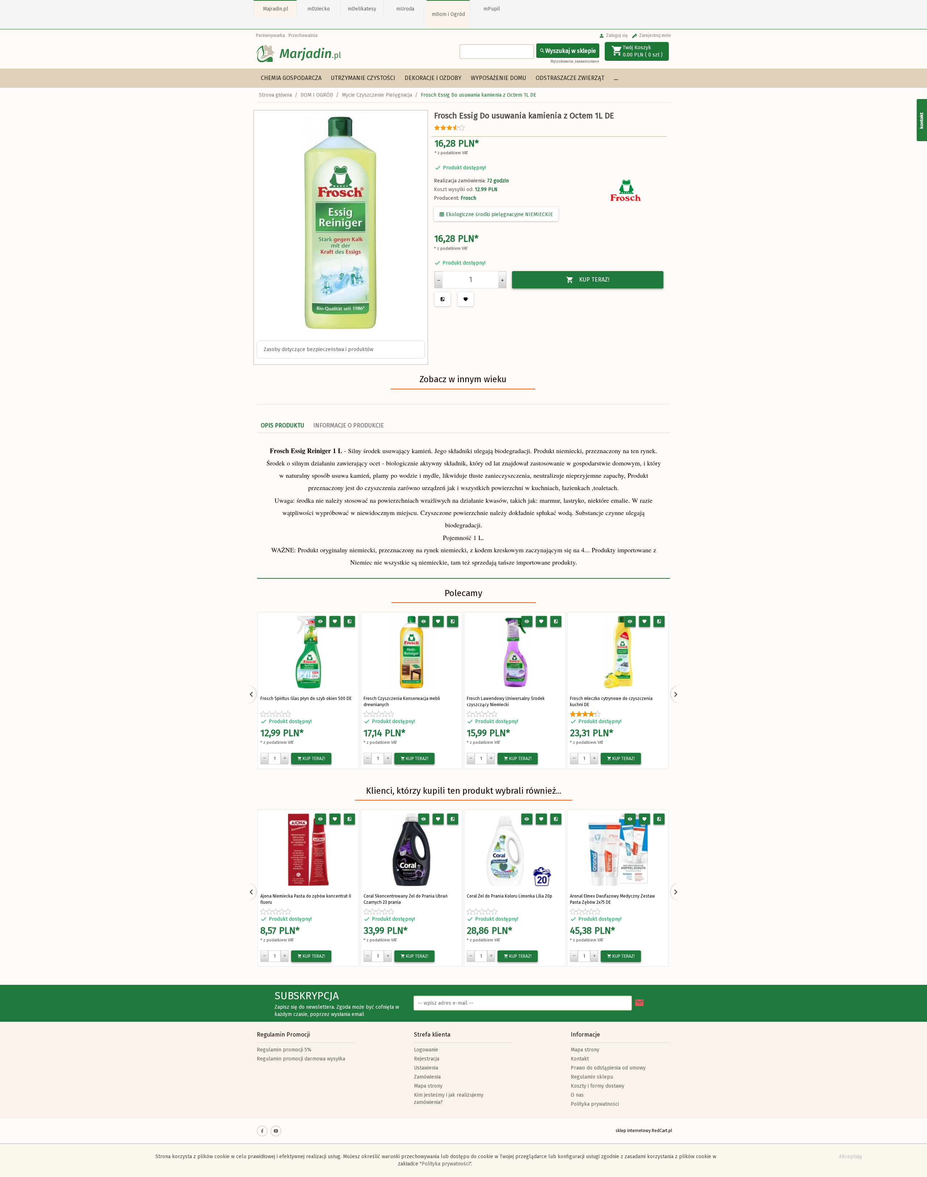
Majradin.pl (275, 9)
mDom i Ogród (448, 14)
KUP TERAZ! (594, 279)
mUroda (405, 9)
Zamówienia (427, 1077)
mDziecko (318, 9)
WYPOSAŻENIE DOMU (498, 78)
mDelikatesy (362, 9)
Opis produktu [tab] (282, 425)
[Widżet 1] (921, 120)
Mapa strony (428, 1086)
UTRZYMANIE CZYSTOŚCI (363, 78)
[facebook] (262, 1131)
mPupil (491, 9)
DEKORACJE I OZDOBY (432, 78)
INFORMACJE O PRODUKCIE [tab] (348, 425)
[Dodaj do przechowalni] (335, 621)
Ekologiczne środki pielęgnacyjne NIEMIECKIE (498, 214)
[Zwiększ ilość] (502, 279)
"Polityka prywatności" (445, 1164)
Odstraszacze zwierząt (570, 78)
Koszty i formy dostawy (597, 1086)
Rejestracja (426, 1059)
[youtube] (275, 1131)
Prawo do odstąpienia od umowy (608, 1068)
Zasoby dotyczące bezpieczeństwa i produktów (318, 349)
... (616, 78)
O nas (577, 1095)
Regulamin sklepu (592, 1077)
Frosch (468, 198)
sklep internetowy (633, 1130)
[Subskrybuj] (639, 1003)
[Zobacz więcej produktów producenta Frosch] (626, 190)
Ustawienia (426, 1068)
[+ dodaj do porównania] (349, 621)
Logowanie (426, 1050)
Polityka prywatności (595, 1104)
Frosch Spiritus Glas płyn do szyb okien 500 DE (306, 698)
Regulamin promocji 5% (284, 1050)
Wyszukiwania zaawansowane (574, 61)
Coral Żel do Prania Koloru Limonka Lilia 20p (509, 896)
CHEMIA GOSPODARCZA (291, 78)
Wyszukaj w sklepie (570, 50)
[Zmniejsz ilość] (438, 279)
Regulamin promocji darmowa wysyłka (301, 1059)
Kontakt (580, 1059)
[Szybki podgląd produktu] (320, 621)
